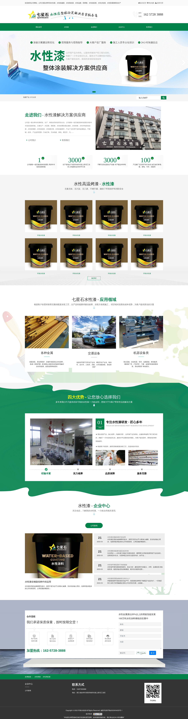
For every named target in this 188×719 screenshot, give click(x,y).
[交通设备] (94, 332)
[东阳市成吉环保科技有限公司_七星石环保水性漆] (62, 14)
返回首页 (143, 3)
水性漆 (66, 27)
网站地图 (151, 3)
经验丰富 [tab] (46, 473)
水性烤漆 (37, 677)
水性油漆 (33, 97)
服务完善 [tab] (142, 473)
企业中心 (29, 684)
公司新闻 (28, 690)
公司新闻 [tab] (94, 525)
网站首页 (39, 27)
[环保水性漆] (41, 216)
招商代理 (160, 3)
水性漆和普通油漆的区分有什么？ (118, 578)
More (94, 278)
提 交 (153, 653)
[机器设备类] (141, 332)
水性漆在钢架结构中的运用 (38, 581)
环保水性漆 (41, 235)
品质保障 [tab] (110, 473)
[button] (4, 62)
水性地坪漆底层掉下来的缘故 (117, 564)
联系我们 (149, 27)
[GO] (163, 97)
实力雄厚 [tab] (78, 473)
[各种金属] (47, 332)
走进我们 (94, 27)
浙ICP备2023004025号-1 (113, 710)
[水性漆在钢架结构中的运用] (58, 555)
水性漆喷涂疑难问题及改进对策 (118, 551)
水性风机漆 (46, 677)
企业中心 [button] (122, 27)
